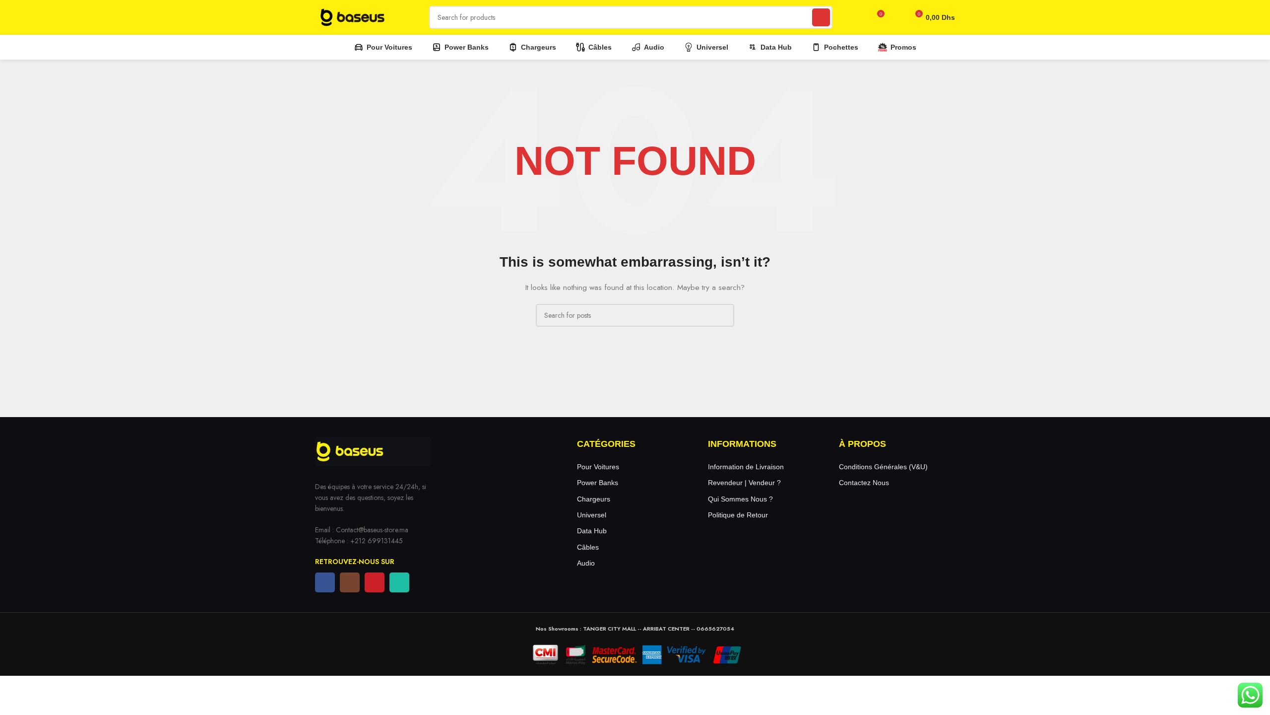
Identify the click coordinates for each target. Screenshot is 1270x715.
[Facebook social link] (325, 582)
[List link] (635, 466)
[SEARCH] (821, 17)
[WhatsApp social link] (399, 582)
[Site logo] (352, 16)
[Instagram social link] (350, 582)
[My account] (896, 17)
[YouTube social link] (374, 582)
